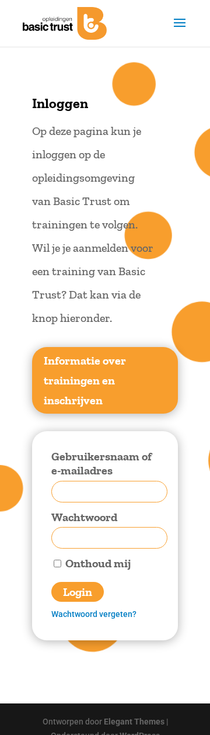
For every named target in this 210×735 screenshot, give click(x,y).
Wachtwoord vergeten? (93, 614)
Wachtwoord (84, 517)
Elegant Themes (134, 721)
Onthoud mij (97, 563)
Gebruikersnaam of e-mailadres (101, 463)
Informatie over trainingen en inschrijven (85, 380)
